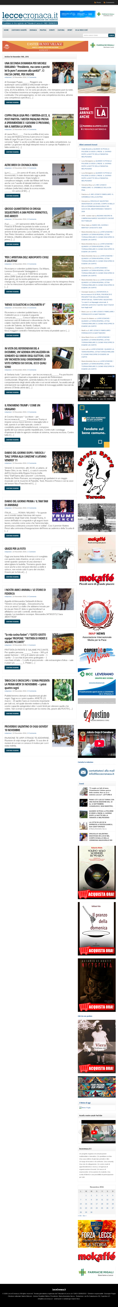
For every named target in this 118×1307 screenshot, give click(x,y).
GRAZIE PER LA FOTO (15, 548)
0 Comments (31, 77)
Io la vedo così (81, 30)
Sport (69, 30)
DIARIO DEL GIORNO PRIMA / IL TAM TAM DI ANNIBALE (26, 503)
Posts (99, 2)
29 (86, 1212)
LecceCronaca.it (59, 1289)
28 (81, 1212)
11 (102, 1200)
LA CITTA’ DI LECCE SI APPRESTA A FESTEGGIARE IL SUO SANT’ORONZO (101, 824)
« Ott (79, 1216)
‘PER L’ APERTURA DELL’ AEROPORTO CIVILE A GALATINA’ (26, 259)
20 (113, 1204)
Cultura (61, 30)
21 (81, 1208)
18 (102, 1204)
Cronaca (33, 30)
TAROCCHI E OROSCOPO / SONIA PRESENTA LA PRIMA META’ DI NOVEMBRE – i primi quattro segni (27, 684)
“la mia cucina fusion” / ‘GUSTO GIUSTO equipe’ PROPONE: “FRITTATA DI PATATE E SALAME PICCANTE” (26, 638)
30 (91, 1212)
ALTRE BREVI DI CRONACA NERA (21, 165)
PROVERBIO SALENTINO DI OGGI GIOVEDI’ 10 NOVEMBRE (26, 728)
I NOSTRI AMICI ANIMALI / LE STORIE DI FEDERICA (25, 591)
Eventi (52, 30)
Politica (43, 30)
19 (107, 1204)
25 (102, 1208)
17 (97, 1204)
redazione (8, 77)
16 (91, 1204)
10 (97, 1200)
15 (86, 1204)
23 (91, 1208)
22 (86, 1208)
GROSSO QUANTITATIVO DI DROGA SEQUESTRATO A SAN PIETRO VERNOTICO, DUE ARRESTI (26, 212)
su (87, 149)
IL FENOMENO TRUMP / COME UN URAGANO (22, 407)
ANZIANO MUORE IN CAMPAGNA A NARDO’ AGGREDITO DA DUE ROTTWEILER (97, 218)
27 (113, 1208)
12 (107, 1200)
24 (97, 1208)
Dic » (84, 1216)
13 (113, 1200)
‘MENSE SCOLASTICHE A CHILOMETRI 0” (25, 304)
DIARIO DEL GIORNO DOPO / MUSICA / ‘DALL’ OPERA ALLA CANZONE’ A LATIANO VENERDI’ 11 (25, 456)
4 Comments (31, 412)
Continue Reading (12, 102)
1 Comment (31, 552)
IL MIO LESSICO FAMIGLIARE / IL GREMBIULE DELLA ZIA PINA (96, 187)
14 (81, 1204)
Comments (110, 2)
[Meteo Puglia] (85, 1108)
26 (107, 1208)
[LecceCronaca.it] (30, 24)
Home (6, 30)
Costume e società (19, 30)
